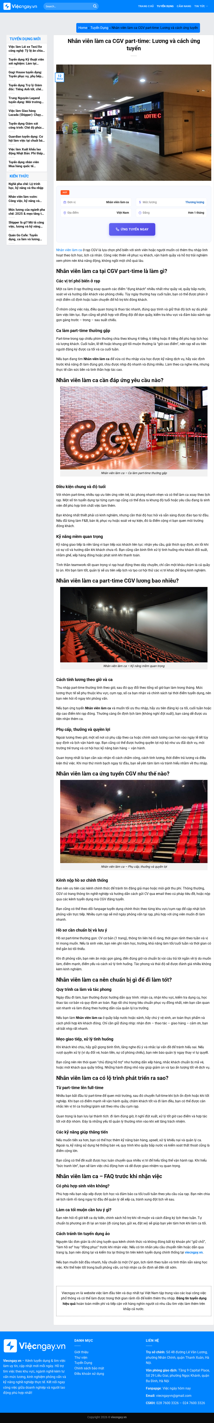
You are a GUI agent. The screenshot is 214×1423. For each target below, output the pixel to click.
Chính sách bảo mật (89, 1368)
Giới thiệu (81, 1352)
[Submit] (94, 6)
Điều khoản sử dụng (89, 1374)
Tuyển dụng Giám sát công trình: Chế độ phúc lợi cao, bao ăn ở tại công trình (26, 126)
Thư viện (80, 1358)
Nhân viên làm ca (69, 250)
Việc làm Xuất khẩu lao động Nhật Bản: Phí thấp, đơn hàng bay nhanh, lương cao (26, 151)
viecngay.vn (194, 1252)
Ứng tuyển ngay (134, 229)
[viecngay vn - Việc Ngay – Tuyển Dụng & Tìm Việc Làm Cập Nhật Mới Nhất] (20, 6)
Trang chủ (146, 6)
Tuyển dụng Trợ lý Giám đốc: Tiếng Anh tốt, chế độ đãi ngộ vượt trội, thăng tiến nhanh (25, 87)
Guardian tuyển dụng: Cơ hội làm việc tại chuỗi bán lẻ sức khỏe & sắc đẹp (26, 139)
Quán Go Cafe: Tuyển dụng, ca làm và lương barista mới (24, 237)
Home (82, 28)
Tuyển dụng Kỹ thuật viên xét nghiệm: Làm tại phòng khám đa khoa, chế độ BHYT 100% (26, 62)
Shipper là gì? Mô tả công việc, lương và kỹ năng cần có (26, 225)
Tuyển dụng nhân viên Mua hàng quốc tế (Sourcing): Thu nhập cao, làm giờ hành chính (26, 164)
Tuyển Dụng (165, 6)
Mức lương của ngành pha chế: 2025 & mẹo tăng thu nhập (27, 212)
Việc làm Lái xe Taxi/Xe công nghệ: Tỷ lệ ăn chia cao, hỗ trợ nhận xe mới (26, 49)
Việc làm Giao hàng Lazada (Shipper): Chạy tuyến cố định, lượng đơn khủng (26, 113)
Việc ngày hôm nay (177, 1388)
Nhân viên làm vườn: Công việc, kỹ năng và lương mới (24, 199)
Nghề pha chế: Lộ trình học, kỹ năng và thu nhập (26, 186)
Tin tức (199, 6)
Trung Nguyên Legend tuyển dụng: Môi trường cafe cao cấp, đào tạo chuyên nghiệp (25, 100)
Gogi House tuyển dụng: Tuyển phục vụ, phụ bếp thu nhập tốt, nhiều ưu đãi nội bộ (26, 74)
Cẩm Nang (184, 6)
